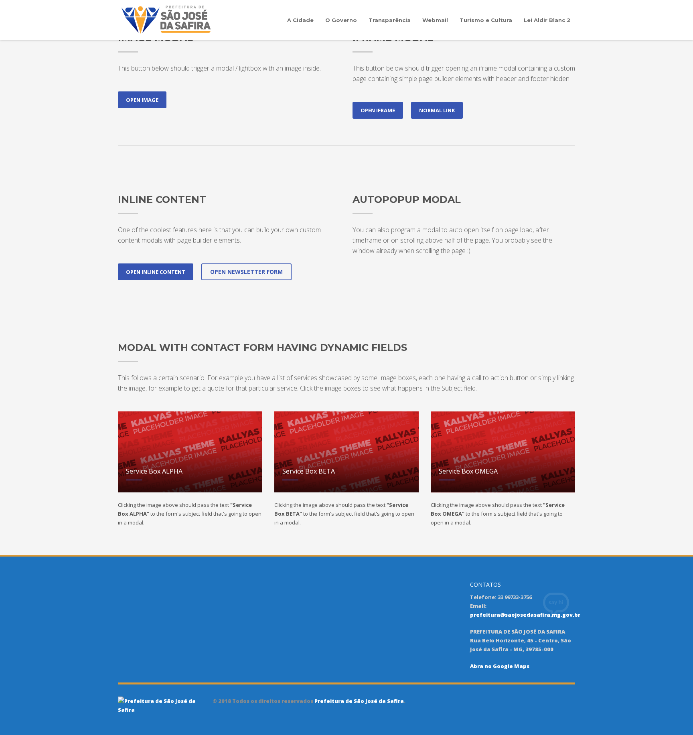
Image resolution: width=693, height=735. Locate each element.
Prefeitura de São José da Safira (358, 701)
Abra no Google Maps (499, 666)
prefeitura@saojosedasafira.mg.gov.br (525, 614)
